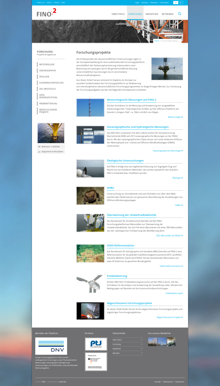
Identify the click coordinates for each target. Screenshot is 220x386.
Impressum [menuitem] (179, 382)
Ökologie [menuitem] (44, 76)
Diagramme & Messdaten (52, 151)
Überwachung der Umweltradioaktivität (131, 215)
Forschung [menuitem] (135, 14)
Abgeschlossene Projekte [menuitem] (48, 110)
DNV (43, 382)
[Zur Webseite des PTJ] (96, 344)
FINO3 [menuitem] (56, 2)
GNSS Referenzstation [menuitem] (48, 96)
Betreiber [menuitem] (167, 14)
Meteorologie (174, 117)
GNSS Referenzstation (120, 245)
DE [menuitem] (176, 2)
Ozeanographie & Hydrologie (167, 150)
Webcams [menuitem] (154, 2)
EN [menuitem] (181, 2)
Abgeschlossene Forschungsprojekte (129, 303)
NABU (110, 187)
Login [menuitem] (137, 2)
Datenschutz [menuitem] (168, 382)
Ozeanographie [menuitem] (47, 70)
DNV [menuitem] (63, 2)
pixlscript (62, 382)
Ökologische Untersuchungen (125, 160)
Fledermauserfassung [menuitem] (51, 82)
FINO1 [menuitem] (49, 2)
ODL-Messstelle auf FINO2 (168, 235)
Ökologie (176, 177)
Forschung (46, 53)
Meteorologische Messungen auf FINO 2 (131, 99)
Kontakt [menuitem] (158, 382)
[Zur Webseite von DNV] (51, 346)
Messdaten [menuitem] (164, 2)
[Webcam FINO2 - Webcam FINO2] (51, 133)
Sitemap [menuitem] (145, 2)
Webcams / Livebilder (50, 146)
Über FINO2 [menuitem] (118, 14)
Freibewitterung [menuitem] (48, 103)
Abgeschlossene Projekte (169, 317)
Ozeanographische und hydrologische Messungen (138, 127)
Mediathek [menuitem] (152, 14)
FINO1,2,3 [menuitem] (40, 2)
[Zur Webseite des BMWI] (96, 361)
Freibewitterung (117, 276)
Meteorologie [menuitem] (46, 64)
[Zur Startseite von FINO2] (46, 12)
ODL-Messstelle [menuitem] (47, 88)
